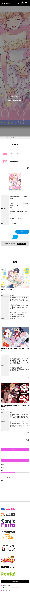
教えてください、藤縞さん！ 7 (9, 290)
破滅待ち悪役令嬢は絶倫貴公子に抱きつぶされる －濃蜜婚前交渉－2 (15, 405)
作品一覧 (3, 467)
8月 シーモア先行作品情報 (15, 154)
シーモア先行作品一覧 (5, 477)
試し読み (22, 231)
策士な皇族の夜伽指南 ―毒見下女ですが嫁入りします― (15, 349)
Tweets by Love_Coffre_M (7, 495)
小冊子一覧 (3, 480)
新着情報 (3, 464)
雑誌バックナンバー (5, 471)
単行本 (2, 474)
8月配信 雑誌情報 (14, 161)
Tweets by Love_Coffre (6, 490)
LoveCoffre (6, 3)
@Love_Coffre (12, 243)
